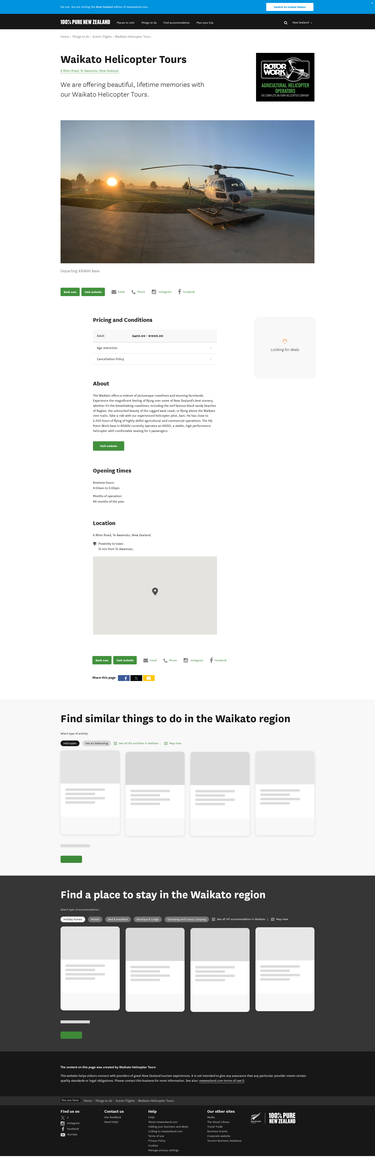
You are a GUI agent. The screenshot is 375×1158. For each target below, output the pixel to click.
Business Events (217, 1131)
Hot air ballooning (96, 743)
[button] (125, 23)
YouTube (71, 1134)
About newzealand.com (163, 1122)
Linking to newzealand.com (165, 1131)
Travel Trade (215, 1126)
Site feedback (112, 1117)
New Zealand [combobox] (301, 22)
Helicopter (70, 743)
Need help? (111, 1122)
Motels (95, 919)
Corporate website (218, 1136)
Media (211, 1117)
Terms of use (156, 1136)
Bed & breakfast (118, 919)
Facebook (72, 1128)
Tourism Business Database (224, 1140)
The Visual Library (218, 1122)
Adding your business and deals (168, 1126)
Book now (70, 292)
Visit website (93, 292)
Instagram (73, 1123)
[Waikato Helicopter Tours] (285, 77)
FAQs (151, 1117)
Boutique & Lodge (148, 919)
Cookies (153, 1145)
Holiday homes (72, 919)
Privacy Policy (156, 1140)
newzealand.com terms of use (221, 1080)
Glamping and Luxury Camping (187, 919)
